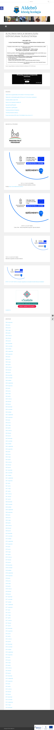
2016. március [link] (9, 638)
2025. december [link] (9, 343)
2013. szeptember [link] (9, 702)
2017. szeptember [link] (9, 604)
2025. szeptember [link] (9, 351)
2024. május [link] (8, 393)
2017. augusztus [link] (9, 607)
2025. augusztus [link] (9, 354)
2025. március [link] (9, 367)
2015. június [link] (8, 660)
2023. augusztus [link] (9, 417)
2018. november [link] (9, 567)
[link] (1, 8)
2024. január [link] (8, 404)
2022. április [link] (8, 459)
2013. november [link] (9, 699)
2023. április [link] (8, 427)
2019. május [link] (8, 551)
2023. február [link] (8, 433)
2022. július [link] (8, 451)
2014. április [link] (8, 686)
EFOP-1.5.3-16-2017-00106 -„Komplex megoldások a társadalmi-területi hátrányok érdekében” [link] (25, 281)
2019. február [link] (8, 559)
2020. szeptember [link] (9, 509)
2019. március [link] (9, 557)
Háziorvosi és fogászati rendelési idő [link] (13, 102)
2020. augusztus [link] (9, 512)
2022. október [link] (8, 443)
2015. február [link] (8, 670)
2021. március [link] (9, 493)
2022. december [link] (9, 438)
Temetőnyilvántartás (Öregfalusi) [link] (12, 110)
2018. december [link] (9, 565)
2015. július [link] (8, 657)
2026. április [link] (8, 333)
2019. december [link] (9, 533)
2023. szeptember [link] (9, 414)
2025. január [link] (8, 372)
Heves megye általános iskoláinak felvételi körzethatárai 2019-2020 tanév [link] (21, 66)
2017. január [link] (8, 625)
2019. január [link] (8, 562)
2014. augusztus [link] (9, 681)
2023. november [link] (9, 409)
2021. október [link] (8, 475)
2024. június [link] (8, 391)
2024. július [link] (8, 388)
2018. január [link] (8, 594)
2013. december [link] (9, 697)
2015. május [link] (8, 662)
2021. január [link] (8, 499)
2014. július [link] (8, 683)
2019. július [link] (8, 546)
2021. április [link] (8, 491)
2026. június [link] (8, 327)
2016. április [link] (8, 636)
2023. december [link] (9, 406)
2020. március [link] (9, 525)
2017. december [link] (9, 596)
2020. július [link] (8, 514)
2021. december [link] (9, 470)
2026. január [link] (8, 340)
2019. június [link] (8, 549)
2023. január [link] (8, 435)
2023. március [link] (9, 430)
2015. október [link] (8, 649)
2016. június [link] (8, 633)
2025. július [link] (8, 356)
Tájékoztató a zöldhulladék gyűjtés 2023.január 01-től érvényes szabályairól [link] (21, 97)
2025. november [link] (9, 346)
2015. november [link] (9, 646)
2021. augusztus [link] (9, 480)
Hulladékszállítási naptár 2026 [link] (12, 99)
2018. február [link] (8, 591)
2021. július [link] (8, 483)
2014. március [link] (9, 689)
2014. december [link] (9, 675)
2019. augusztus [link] (9, 544)
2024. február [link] (8, 401)
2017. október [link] (8, 602)
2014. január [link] (8, 694)
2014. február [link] (8, 691)
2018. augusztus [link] (9, 575)
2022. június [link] (8, 454)
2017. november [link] (9, 599)
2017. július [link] (8, 609)
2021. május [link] (8, 488)
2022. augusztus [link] (9, 449)
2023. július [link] (8, 420)
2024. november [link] (9, 377)
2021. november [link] (9, 472)
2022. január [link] (8, 467)
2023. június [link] (8, 422)
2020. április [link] (8, 522)
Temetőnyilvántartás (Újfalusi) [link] (12, 112)
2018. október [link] (8, 570)
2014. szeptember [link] (9, 678)
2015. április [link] (8, 665)
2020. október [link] (8, 507)
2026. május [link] (8, 330)
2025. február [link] (8, 369)
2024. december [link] (9, 375)
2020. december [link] (9, 501)
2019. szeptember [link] (9, 541)
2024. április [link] (8, 396)
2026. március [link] (9, 335)
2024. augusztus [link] (9, 385)
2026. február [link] (8, 338)
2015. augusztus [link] (9, 654)
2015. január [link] (8, 673)
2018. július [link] (8, 578)
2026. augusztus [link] (9, 322)
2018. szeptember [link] (9, 573)
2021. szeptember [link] (9, 478)
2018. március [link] (9, 588)
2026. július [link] (8, 325)
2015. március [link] (9, 667)
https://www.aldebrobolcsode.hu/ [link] (16, 186)
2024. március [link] (9, 398)
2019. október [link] (8, 538)
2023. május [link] (8, 425)
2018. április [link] (8, 586)
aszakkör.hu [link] (8, 310)
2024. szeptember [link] (9, 383)
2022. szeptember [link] (9, 446)
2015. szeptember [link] (9, 652)
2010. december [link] (9, 707)
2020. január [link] (8, 530)
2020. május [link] (8, 520)
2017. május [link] (8, 615)
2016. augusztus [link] (9, 631)
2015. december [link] (9, 644)
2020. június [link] (8, 517)
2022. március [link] (9, 462)
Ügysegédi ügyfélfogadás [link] (11, 105)
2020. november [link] (9, 504)
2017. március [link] (9, 620)
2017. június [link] (8, 612)
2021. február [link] (8, 496)
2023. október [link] (8, 412)
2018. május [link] (8, 583)
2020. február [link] (8, 528)
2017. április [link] (8, 617)
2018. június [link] (8, 580)
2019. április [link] (8, 554)
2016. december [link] (9, 628)
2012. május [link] (8, 704)
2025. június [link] (8, 359)
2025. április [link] (8, 364)
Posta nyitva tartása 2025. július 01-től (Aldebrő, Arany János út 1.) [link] (19, 115)
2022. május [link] (8, 456)
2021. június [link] (8, 485)
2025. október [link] (8, 348)
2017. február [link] (8, 623)
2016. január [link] (8, 641)
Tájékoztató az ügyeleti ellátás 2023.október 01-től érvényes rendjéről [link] (20, 94)
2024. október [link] (8, 380)
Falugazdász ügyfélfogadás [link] (11, 107)
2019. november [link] (9, 536)
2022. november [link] (9, 441)
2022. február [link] (8, 464)
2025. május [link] (8, 361)
